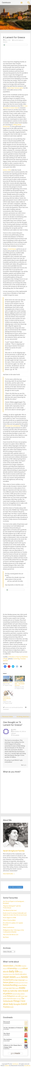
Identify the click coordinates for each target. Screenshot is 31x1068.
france (26, 980)
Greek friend (12, 249)
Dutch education (21, 974)
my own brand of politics (16, 707)
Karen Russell (7, 1040)
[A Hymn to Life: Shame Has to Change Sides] (26, 1048)
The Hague (19, 998)
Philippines (11, 996)
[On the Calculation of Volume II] (26, 1031)
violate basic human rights (15, 88)
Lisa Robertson (7, 1023)
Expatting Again (7, 682)
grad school (21, 982)
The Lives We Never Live (10, 934)
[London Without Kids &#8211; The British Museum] (20, 678)
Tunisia (6, 1007)
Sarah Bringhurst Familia (13, 851)
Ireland (20, 985)
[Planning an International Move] (8, 693)
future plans (8, 982)
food (10, 980)
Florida (5, 980)
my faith (10, 991)
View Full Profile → (9, 873)
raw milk (18, 996)
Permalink (16, 735)
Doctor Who (12, 974)
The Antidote (7, 1039)
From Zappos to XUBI (9, 917)
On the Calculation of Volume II (13, 1027)
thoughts (17, 1004)
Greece (7, 707)
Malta (16, 988)
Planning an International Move (6, 698)
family (24, 977)
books (18, 966)
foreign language (19, 980)
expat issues (9, 977)
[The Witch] (26, 1037)
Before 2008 (7, 170)
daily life (14, 971)
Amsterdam (8, 966)
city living (19, 968)
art (14, 966)
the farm (13, 998)
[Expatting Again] (8, 678)
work (11, 1007)
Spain (22, 996)
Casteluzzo (6, 3)
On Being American (23, 716)
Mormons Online (7, 716)
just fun (12, 988)
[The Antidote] (26, 1042)
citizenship (12, 968)
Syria (9, 998)
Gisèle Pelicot (7, 1048)
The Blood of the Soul (9, 910)
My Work (6, 937)
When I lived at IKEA (9, 920)
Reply (24, 765)
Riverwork (6, 1022)
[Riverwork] (26, 1025)
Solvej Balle (7, 1029)
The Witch (6, 1033)
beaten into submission (13, 426)
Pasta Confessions (8, 927)
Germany (16, 982)
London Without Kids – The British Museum (19, 683)
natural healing (16, 994)
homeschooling (10, 985)
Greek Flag (16, 658)
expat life (18, 977)
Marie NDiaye (7, 1035)
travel (24, 1004)
